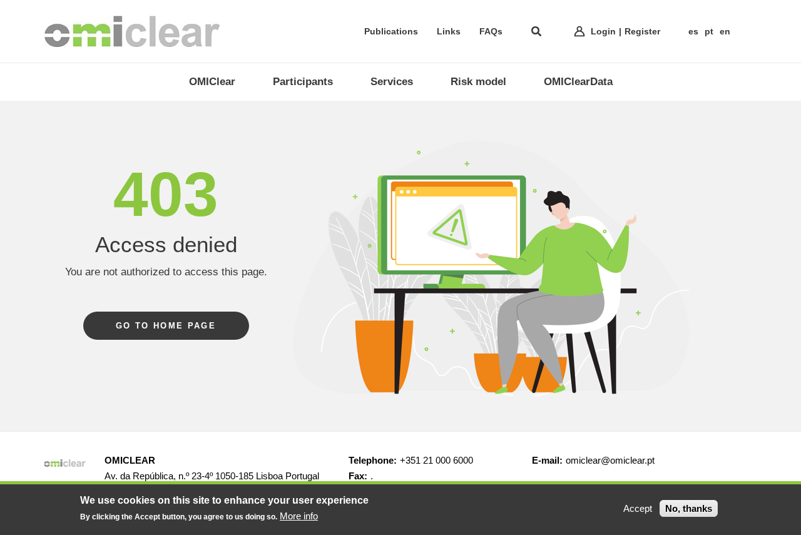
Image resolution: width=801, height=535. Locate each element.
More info (299, 516)
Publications (391, 31)
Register (642, 31)
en (725, 31)
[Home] (132, 31)
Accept (637, 508)
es (693, 31)
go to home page (166, 325)
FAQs (491, 31)
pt (709, 31)
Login (603, 31)
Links (449, 31)
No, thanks (688, 508)
